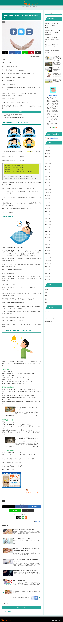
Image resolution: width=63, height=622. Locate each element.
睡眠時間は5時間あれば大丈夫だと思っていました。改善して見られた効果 (53, 32)
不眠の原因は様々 (9, 115)
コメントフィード (49, 318)
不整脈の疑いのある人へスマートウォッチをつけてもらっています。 (53, 25)
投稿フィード (48, 315)
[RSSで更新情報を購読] (26, 517)
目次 (20, 111)
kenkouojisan (53, 95)
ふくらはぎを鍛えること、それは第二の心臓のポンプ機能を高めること (53, 39)
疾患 (4, 501)
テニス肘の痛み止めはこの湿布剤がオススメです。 (53, 51)
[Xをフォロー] (17, 517)
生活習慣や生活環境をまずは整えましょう (14, 117)
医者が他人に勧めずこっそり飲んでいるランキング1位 (53, 46)
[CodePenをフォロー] (20, 517)
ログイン (47, 312)
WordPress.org (48, 321)
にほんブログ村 (54, 138)
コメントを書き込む (21, 607)
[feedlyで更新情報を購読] (23, 517)
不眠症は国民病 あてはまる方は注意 (13, 114)
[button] (38, 52)
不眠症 (8, 501)
